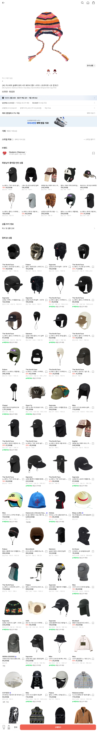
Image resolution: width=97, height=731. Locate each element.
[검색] (82, 2)
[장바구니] (93, 2)
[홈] (87, 2)
